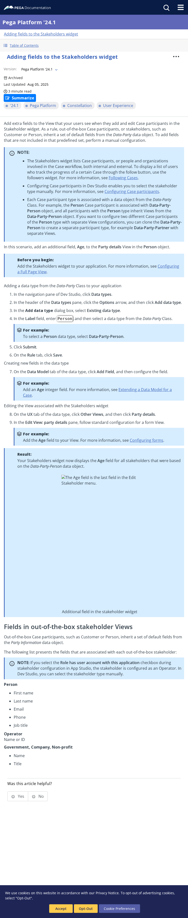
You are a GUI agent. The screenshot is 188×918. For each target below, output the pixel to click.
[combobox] (39, 69)
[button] (94, 45)
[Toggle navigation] (181, 7)
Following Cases (123, 177)
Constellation (79, 105)
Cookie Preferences (119, 908)
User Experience (118, 105)
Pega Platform (43, 105)
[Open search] (166, 7)
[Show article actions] (176, 56)
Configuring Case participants (132, 191)
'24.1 (14, 105)
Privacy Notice (107, 893)
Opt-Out (86, 908)
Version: (10, 69)
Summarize (23, 98)
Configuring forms (146, 440)
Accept (61, 908)
